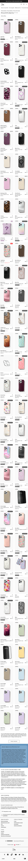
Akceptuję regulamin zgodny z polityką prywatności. (13, 815)
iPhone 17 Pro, (7, 797)
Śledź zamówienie (4, 821)
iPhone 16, (9, 798)
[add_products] (12, 36)
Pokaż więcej (14, 741)
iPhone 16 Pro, (14, 798)
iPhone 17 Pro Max (13, 797)
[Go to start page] (2, 4)
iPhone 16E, (5, 798)
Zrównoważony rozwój (18, 822)
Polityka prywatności (5, 834)
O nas (15, 821)
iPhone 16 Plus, (19, 798)
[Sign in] (21, 4)
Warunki (2, 831)
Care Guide (16, 824)
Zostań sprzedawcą (18, 825)
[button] (14, 840)
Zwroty (2, 825)
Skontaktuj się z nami (5, 822)
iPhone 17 (3, 797)
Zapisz (24, 811)
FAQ (2, 824)
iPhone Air (20, 797)
